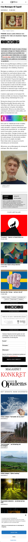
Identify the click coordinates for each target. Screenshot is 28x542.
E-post (4, 341)
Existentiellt (4, 10)
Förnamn (5, 345)
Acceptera (14, 532)
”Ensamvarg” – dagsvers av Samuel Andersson (12, 237)
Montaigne (14, 299)
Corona (14, 297)
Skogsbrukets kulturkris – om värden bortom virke (13, 501)
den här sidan (7, 57)
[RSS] (14, 42)
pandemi (21, 299)
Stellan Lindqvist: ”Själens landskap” (10, 473)
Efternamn (5, 350)
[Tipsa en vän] (8, 42)
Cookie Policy (13, 540)
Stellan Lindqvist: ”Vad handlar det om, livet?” (13, 416)
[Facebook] (2, 42)
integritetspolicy (13, 356)
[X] (5, 42)
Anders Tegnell (6, 297)
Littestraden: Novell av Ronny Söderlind (10, 264)
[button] (25, 515)
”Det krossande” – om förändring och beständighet (11, 445)
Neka (14, 537)
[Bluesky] (11, 42)
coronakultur (21, 297)
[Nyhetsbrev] (17, 42)
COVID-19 (7, 299)
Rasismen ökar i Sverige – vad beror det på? (11, 292)
